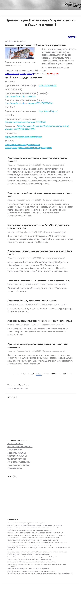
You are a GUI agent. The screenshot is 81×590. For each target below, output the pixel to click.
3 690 (31, 374)
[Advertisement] (36, 4)
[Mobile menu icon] (3, 12)
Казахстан (12, 284)
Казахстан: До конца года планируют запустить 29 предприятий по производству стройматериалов (37, 552)
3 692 (46, 374)
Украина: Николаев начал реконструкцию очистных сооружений (26, 523)
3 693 (54, 374)
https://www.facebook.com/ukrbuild (20, 96)
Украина (11, 165)
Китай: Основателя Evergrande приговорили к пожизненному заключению (29, 530)
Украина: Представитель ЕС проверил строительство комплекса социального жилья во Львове (36, 535)
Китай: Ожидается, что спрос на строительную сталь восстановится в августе (31, 571)
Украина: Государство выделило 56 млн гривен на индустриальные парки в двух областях (34, 525)
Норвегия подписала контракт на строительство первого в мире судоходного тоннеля (33, 540)
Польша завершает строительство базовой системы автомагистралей (28, 554)
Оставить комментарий (53, 165)
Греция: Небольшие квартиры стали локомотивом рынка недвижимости (28, 568)
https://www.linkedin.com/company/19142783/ (25, 122)
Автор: (23, 165)
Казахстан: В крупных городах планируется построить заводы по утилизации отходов (33, 537)
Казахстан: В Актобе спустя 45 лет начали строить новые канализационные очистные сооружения (37, 542)
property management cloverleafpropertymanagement (28, 147)
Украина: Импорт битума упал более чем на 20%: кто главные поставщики (29, 559)
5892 (65, 374)
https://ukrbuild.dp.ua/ (48, 111)
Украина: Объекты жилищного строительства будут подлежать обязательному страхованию (35, 532)
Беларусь (11, 232)
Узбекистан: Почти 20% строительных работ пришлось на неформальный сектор (31, 562)
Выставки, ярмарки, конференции (17, 388)
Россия (10, 325)
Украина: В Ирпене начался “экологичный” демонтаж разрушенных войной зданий (32, 557)
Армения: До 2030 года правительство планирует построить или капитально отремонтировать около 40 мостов (38, 548)
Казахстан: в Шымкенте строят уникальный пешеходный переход (38, 280)
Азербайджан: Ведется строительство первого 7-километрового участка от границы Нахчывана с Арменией (39, 573)
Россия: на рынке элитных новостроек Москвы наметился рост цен (39, 321)
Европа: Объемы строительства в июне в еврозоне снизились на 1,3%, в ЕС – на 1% (33, 528)
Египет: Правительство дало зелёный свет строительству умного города (29, 545)
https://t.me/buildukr (48, 85)
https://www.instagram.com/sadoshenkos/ (23, 137)
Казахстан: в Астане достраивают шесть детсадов (31, 300)
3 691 (38, 374)
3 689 (23, 374)
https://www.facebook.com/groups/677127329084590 (28, 103)
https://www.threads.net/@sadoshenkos (22, 145)
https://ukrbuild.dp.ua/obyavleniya (19, 73)
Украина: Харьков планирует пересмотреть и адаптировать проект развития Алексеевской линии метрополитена (36, 565)
